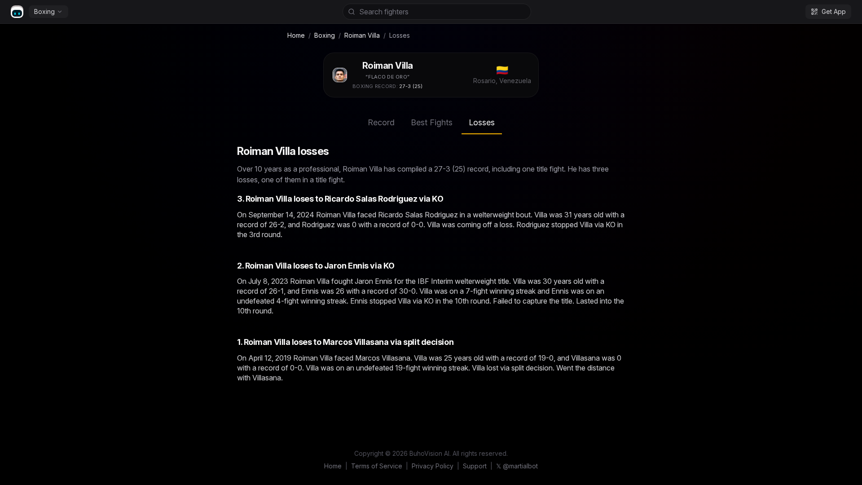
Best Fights (432, 122)
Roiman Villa (362, 35)
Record (381, 122)
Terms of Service (376, 466)
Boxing (44, 11)
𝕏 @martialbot (517, 466)
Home (296, 35)
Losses (482, 122)
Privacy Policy (432, 466)
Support (475, 466)
